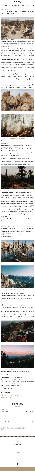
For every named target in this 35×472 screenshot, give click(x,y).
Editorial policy (17, 444)
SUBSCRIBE (17, 406)
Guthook (28, 209)
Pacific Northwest (4, 412)
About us (17, 439)
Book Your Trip (25, 5)
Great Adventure (19, 411)
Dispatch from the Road (5, 9)
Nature (24, 411)
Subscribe (32, 2)
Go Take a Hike (13, 411)
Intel (19, 5)
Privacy (17, 452)
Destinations (7, 5)
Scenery (9, 412)
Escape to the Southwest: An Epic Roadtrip (8, 394)
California (8, 411)
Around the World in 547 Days (6, 397)
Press (17, 441)
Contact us (17, 449)
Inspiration (14, 5)
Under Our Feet (12, 421)
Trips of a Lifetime (15, 412)
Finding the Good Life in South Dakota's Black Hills (10, 395)
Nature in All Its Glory (30, 411)
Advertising (17, 447)
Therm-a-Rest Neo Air (12, 226)
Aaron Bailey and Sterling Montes (7, 15)
